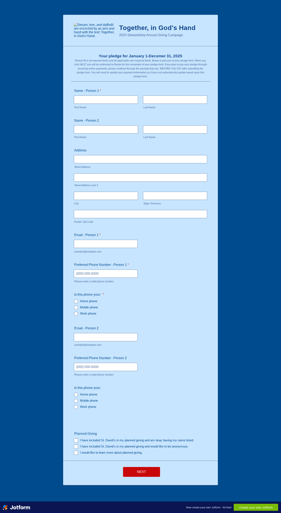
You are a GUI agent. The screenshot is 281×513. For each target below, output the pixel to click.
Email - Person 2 (86, 328)
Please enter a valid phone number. (94, 281)
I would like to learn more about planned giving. (111, 452)
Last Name (149, 107)
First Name (80, 107)
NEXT (141, 472)
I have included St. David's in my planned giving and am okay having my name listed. (137, 440)
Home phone (88, 301)
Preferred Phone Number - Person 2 (100, 358)
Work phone (88, 313)
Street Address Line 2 (86, 185)
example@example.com (87, 251)
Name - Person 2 (86, 120)
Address (80, 150)
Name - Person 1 (87, 90)
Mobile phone (89, 307)
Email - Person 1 (87, 235)
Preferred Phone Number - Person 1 (101, 264)
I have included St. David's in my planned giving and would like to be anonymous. (134, 446)
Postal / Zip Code (83, 221)
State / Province (152, 203)
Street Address (82, 167)
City (76, 203)
